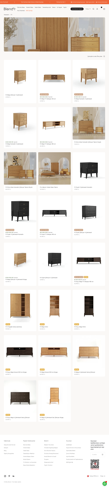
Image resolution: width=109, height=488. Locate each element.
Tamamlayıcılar (46, 7)
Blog (5, 450)
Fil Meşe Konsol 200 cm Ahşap (49, 372)
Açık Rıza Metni (70, 456)
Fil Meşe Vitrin (44, 327)
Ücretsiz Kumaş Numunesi (78, 2)
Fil (11, 15)
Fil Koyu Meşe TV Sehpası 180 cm (83, 282)
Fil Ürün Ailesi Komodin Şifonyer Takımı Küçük (87, 142)
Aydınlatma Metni (70, 450)
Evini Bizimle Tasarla (77, 9)
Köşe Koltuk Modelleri (29, 465)
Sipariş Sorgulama (9, 453)
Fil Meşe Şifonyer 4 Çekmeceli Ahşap (16, 279)
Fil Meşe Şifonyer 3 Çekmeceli (14, 95)
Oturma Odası (21, 7)
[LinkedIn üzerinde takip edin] (13, 476)
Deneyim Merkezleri (102, 2)
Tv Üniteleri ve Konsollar (29, 462)
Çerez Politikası (70, 453)
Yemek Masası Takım (28, 456)
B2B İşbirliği (29, 10)
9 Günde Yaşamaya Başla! (51, 448)
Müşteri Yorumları (49, 445)
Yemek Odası (29, 7)
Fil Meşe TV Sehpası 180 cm (48, 144)
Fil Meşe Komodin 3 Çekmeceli (14, 144)
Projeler (46, 459)
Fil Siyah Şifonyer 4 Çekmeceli (83, 232)
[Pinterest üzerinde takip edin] (9, 476)
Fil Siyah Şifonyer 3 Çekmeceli (48, 278)
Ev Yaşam (59, 7)
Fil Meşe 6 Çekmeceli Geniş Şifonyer (84, 372)
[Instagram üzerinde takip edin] (5, 476)
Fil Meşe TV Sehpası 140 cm (48, 99)
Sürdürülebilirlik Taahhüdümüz (74, 459)
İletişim (6, 448)
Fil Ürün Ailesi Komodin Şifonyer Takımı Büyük (19, 187)
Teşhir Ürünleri (48, 465)
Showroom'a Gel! (48, 462)
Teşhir (65, 7)
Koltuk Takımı (26, 459)
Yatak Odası (38, 7)
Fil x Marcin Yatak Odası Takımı (49, 187)
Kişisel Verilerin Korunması (73, 448)
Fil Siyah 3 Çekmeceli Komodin (14, 234)
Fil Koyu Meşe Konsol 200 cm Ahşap (16, 372)
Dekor (54, 7)
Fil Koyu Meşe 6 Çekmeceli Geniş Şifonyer (18, 417)
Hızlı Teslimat (21, 10)
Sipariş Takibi (91, 2)
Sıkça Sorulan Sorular (9, 445)
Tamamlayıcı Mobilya (28, 453)
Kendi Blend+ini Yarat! (50, 456)
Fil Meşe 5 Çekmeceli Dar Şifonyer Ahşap (51, 417)
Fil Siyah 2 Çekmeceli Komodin (83, 187)
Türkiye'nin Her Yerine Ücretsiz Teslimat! (62, 2)
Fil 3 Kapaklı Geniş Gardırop (14, 327)
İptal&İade (69, 445)
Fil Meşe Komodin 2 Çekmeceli (83, 99)
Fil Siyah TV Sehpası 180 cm (48, 234)
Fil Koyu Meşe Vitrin (80, 327)
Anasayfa (6, 15)
